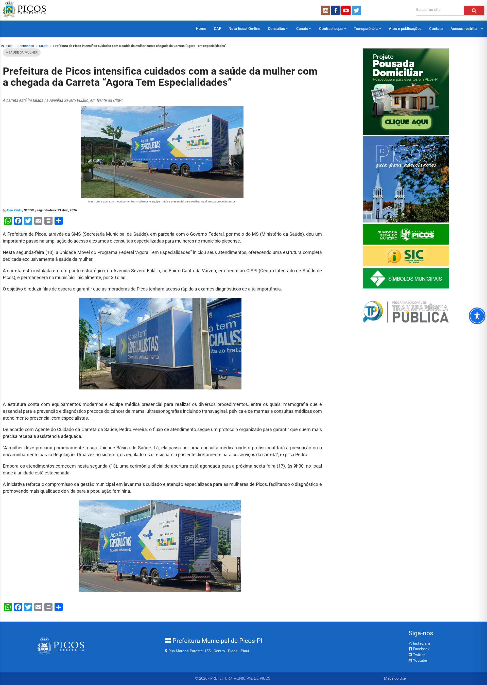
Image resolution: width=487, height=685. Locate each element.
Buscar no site (428, 9)
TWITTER (357, 10)
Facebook (421, 649)
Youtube (419, 660)
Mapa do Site (395, 678)
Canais (302, 28)
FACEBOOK (336, 10)
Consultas (277, 28)
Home (201, 28)
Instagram (421, 643)
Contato (436, 28)
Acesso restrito (463, 28)
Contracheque (331, 28)
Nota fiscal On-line (244, 28)
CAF (217, 28)
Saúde (43, 46)
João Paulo (14, 210)
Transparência (366, 28)
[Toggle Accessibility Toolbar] (477, 316)
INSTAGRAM (325, 10)
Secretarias (26, 46)
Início (8, 46)
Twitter (418, 655)
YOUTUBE (346, 10)
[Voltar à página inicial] (24, 16)
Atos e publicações (405, 28)
